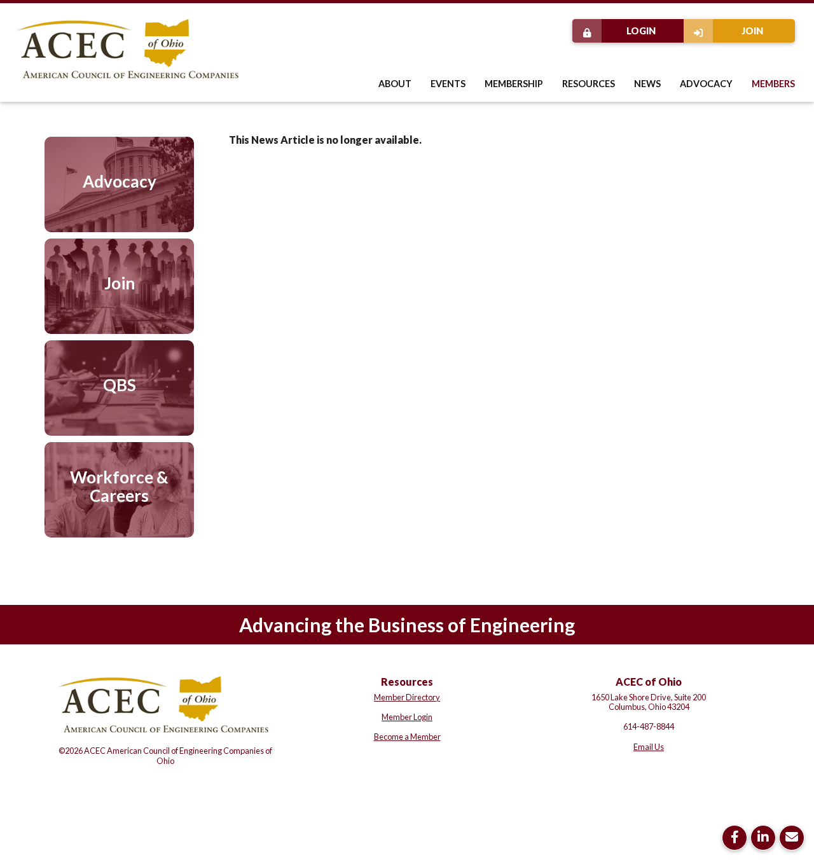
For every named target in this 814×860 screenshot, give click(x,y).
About (394, 83)
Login (641, 30)
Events (448, 83)
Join (752, 30)
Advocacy (706, 83)
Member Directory (407, 697)
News (647, 83)
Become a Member (407, 737)
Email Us (648, 747)
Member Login (407, 717)
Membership (514, 83)
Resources (588, 83)
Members (773, 83)
